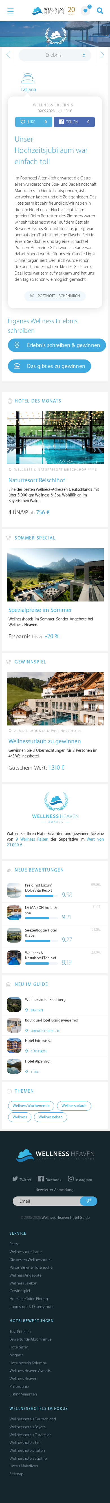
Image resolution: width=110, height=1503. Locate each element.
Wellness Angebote (25, 1275)
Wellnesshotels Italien (27, 1450)
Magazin (17, 1355)
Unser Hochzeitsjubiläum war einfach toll (51, 150)
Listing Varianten (23, 1394)
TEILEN (77, 122)
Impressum (19, 1306)
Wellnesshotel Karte (26, 1251)
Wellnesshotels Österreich (31, 1435)
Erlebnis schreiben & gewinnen (63, 345)
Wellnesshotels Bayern (28, 1427)
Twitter (25, 1180)
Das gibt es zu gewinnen (55, 366)
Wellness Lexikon (23, 1283)
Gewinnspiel (20, 1290)
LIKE (37, 122)
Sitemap (16, 1474)
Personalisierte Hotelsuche (31, 1267)
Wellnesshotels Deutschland (33, 1419)
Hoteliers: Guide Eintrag (29, 1298)
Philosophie (19, 1386)
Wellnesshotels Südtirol (29, 1458)
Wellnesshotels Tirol (25, 1442)
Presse (14, 1243)
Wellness (20, 1117)
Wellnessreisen (51, 1117)
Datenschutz (42, 1306)
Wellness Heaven (23, 1378)
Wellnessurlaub (74, 1106)
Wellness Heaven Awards (30, 1370)
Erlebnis (53, 55)
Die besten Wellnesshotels (31, 1259)
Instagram (83, 1180)
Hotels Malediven (24, 1466)
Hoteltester (19, 1347)
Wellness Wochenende (31, 1106)
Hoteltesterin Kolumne (28, 1363)
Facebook (53, 1180)
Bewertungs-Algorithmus (30, 1339)
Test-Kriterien (20, 1331)
